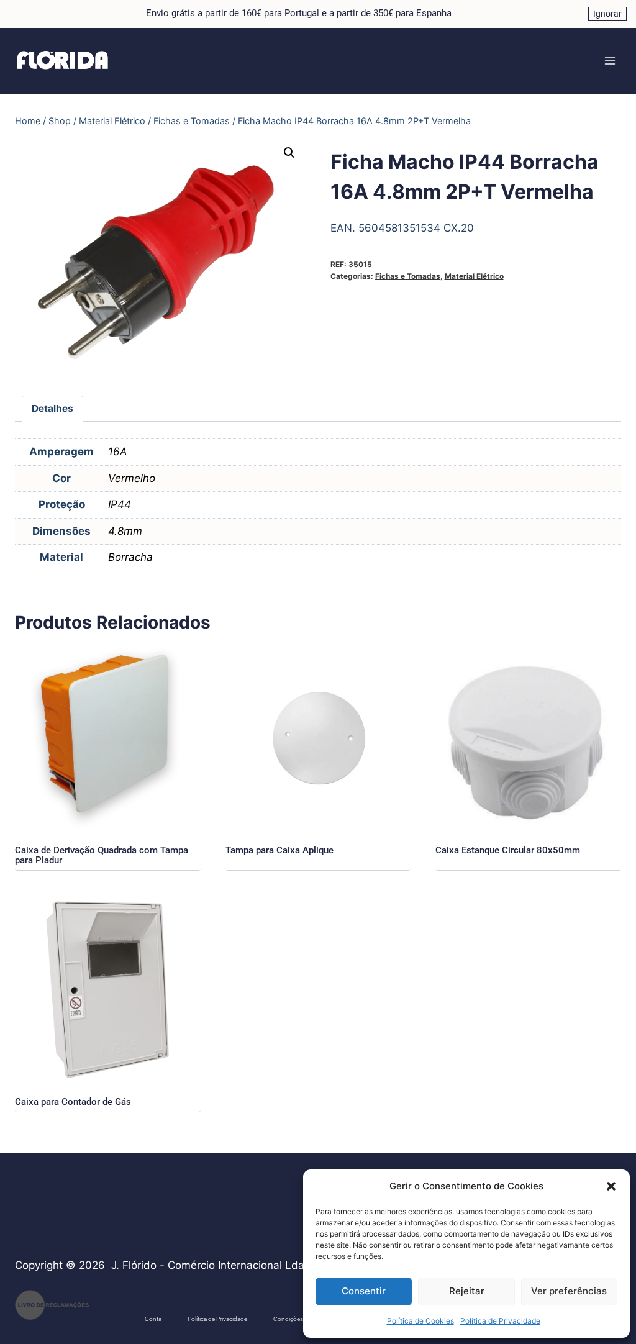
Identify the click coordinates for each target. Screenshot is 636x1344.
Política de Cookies (420, 1320)
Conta (153, 1318)
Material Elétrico (474, 276)
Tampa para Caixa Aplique (279, 850)
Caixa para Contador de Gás (73, 1101)
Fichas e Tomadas (407, 276)
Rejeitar (466, 1291)
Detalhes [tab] (52, 408)
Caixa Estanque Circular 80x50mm (507, 850)
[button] (611, 1186)
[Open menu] (609, 60)
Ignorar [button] (607, 14)
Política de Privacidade (500, 1320)
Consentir (364, 1291)
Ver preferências (569, 1291)
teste (111, 1313)
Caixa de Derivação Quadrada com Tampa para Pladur (101, 855)
